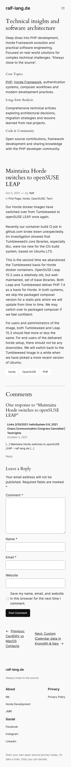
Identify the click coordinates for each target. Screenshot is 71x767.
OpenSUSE (38, 198)
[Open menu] (63, 8)
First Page (15, 198)
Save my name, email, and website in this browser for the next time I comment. (37, 598)
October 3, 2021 (17, 437)
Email (11, 557)
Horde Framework (27, 82)
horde (26, 198)
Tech (49, 198)
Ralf (31, 193)
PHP (9, 82)
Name (11, 539)
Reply (9, 456)
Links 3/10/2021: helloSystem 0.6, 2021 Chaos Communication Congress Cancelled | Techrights (36, 429)
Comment (14, 495)
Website (12, 575)
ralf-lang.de (18, 8)
